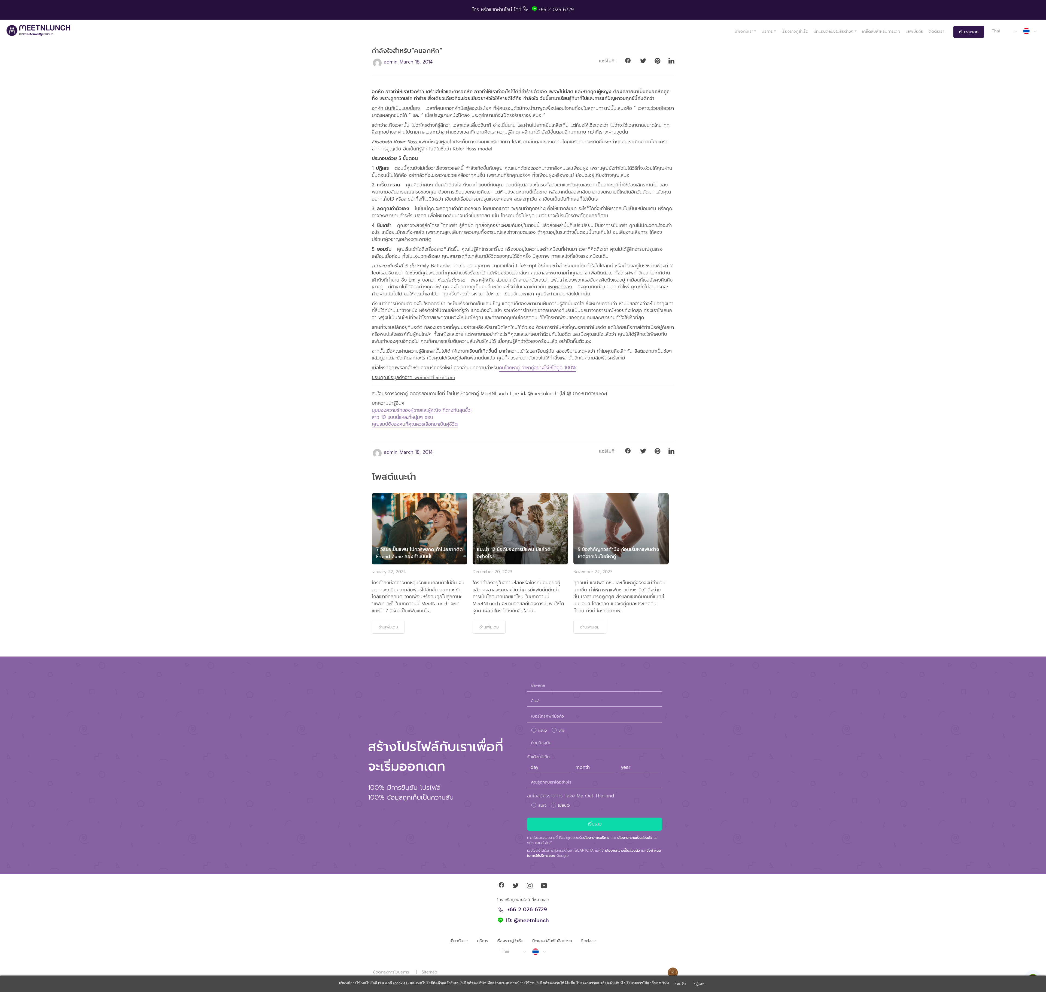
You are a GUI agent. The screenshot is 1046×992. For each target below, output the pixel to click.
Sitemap (429, 972)
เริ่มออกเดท (968, 32)
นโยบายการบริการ (596, 837)
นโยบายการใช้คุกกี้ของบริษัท (646, 983)
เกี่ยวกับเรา (744, 31)
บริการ (767, 31)
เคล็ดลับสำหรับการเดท (881, 31)
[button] (1004, 31)
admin (390, 61)
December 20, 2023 (492, 572)
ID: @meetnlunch (527, 920)
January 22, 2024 (389, 572)
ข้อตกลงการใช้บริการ (391, 972)
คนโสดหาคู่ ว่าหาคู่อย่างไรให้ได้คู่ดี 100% (537, 367)
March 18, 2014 (416, 61)
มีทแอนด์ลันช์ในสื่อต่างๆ (833, 31)
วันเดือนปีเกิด (538, 757)
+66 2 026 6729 (527, 910)
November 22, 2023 (593, 572)
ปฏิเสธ (699, 984)
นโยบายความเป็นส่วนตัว (634, 837)
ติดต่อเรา (936, 31)
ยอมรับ (680, 984)
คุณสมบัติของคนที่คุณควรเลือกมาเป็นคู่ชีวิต (415, 424)
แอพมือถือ (914, 31)
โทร (476, 9)
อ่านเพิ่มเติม (388, 627)
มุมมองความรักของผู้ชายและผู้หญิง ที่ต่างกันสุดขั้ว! (421, 410)
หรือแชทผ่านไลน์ (497, 9)
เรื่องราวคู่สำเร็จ (795, 31)
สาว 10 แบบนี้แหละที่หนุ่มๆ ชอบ (402, 417)
